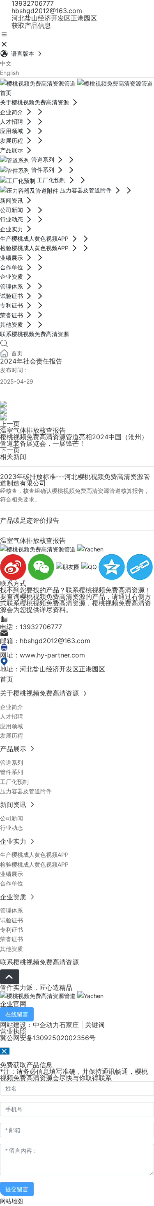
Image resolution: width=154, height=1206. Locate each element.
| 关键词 (92, 1025)
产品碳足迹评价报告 (29, 520)
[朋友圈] (68, 566)
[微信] (42, 566)
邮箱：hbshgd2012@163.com (45, 641)
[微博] (14, 566)
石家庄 (69, 1025)
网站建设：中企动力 (29, 1025)
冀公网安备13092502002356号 (48, 1038)
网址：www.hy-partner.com (42, 655)
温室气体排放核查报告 (33, 430)
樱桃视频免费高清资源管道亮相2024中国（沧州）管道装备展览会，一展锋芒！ (74, 440)
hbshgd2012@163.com (45, 11)
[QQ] (90, 566)
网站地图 (11, 1200)
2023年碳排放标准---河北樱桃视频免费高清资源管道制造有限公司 (75, 479)
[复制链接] (139, 566)
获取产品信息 (30, 25)
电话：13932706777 (31, 627)
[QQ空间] (112, 566)
